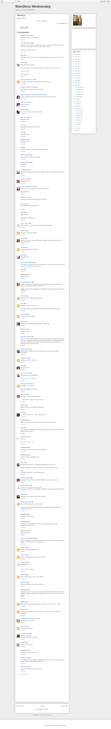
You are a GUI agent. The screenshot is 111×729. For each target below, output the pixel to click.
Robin (22, 462)
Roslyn (22, 238)
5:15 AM (23, 292)
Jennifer (23, 247)
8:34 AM (23, 369)
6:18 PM (23, 571)
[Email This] (21, 28)
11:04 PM (23, 598)
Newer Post (20, 706)
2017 (76, 75)
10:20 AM (23, 416)
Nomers (23, 642)
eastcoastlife (24, 170)
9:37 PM (23, 52)
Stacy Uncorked (25, 373)
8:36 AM (23, 380)
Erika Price (23, 562)
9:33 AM (23, 409)
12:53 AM (23, 166)
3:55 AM (23, 259)
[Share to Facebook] (26, 28)
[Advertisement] (42, 690)
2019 (76, 71)
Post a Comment (23, 674)
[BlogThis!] (22, 28)
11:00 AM (23, 671)
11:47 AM (23, 459)
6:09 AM (23, 326)
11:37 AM (23, 451)
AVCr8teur (23, 109)
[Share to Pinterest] (27, 28)
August (78, 96)
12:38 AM (23, 615)
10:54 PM (23, 91)
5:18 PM (23, 527)
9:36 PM (23, 39)
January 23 (79, 117)
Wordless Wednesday (33, 6)
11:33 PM (23, 106)
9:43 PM (23, 59)
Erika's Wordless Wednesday (28, 569)
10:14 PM (23, 84)
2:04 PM (23, 482)
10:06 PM (23, 76)
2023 (76, 61)
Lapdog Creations (25, 383)
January (78, 113)
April (77, 106)
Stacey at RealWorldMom (27, 538)
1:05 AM (23, 622)
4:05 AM (23, 630)
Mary (22, 427)
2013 (76, 85)
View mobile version (42, 709)
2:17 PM (23, 491)
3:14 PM (23, 511)
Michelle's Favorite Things (28, 87)
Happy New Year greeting (27, 111)
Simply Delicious (25, 162)
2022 (76, 64)
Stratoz (22, 494)
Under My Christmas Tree (27, 442)
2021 (76, 66)
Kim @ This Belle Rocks (27, 186)
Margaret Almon (25, 485)
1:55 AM (23, 227)
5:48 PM (23, 551)
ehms (22, 212)
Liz (21, 124)
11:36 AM (23, 444)
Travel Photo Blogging (27, 262)
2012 (76, 128)
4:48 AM (23, 279)
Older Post (64, 706)
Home (42, 706)
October (78, 92)
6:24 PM (23, 579)
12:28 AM (23, 114)
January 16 (79, 120)
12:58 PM (23, 654)
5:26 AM (23, 300)
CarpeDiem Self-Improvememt (29, 618)
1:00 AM (23, 175)
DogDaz (23, 602)
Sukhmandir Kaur (25, 35)
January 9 (79, 122)
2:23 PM (23, 663)
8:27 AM (23, 354)
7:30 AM (23, 333)
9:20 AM (23, 401)
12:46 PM (23, 474)
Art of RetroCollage (26, 43)
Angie (22, 255)
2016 (76, 78)
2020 (76, 68)
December (79, 87)
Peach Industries (25, 154)
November (79, 89)
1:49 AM (23, 220)
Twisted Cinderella (25, 502)
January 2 (79, 124)
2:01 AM (23, 235)
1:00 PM (23, 639)
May (77, 103)
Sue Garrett (24, 314)
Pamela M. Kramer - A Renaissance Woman (32, 94)
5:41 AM (23, 318)
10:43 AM (23, 424)
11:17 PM (23, 99)
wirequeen (23, 582)
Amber (22, 609)
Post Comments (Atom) (46, 715)
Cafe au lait (24, 117)
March (78, 108)
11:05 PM (23, 606)
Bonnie (22, 321)
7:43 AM (23, 345)
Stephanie (23, 329)
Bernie (22, 62)
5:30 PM (23, 535)
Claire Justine (24, 179)
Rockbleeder (24, 666)
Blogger (64, 725)
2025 (76, 57)
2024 (76, 59)
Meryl (22, 55)
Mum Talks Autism (26, 336)
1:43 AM (23, 194)
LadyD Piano (24, 358)
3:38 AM (23, 251)
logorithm (23, 394)
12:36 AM (23, 151)
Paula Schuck (24, 102)
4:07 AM (23, 271)
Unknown (23, 230)
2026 (76, 54)
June (77, 101)
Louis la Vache (24, 223)
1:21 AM (23, 183)
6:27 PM (23, 586)
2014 (76, 82)
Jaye (22, 412)
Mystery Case (24, 657)
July (77, 99)
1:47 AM (23, 209)
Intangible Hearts (25, 477)
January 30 (79, 115)
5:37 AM (23, 311)
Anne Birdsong (25, 633)
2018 (76, 73)
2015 (76, 80)
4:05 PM (23, 518)
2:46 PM (23, 498)
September (79, 94)
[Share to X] (24, 28)
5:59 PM (23, 559)
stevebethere (24, 197)
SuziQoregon (24, 436)
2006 (76, 130)
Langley (23, 405)
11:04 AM (23, 433)
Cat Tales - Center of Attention (28, 378)
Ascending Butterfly (26, 282)
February (79, 110)
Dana (22, 365)
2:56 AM (23, 244)
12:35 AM (23, 144)
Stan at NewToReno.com (27, 79)
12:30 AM (23, 136)
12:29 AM (23, 121)
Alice (22, 303)
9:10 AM (23, 391)
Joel (22, 132)
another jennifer (25, 349)
